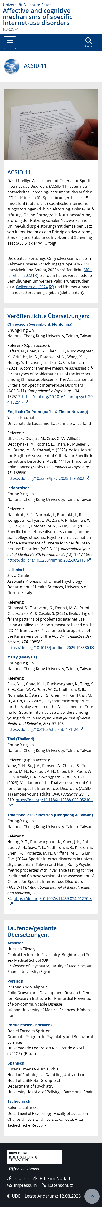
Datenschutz (60, 1185)
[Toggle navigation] (10, 42)
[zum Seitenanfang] (92, 1196)
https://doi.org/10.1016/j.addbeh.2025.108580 (48, 647)
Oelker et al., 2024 (32, 286)
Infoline (21, 1178)
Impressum (25, 1185)
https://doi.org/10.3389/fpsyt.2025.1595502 (45, 478)
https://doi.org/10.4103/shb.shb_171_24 (42, 729)
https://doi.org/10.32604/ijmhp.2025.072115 (46, 560)
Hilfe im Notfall (55, 1178)
